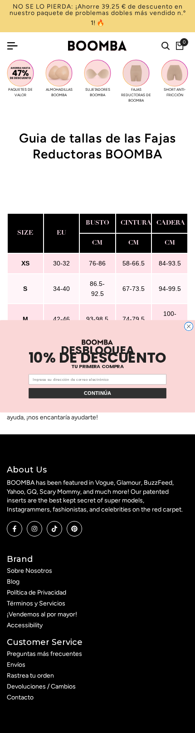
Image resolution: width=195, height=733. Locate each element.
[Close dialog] (189, 326)
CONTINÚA (98, 393)
